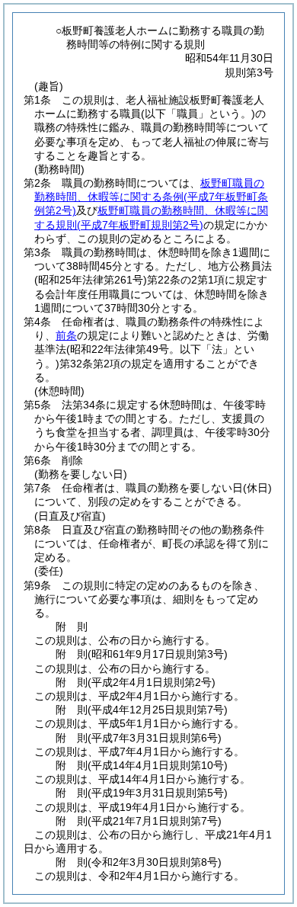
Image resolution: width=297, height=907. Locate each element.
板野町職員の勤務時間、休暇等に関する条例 (151, 196)
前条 (66, 335)
